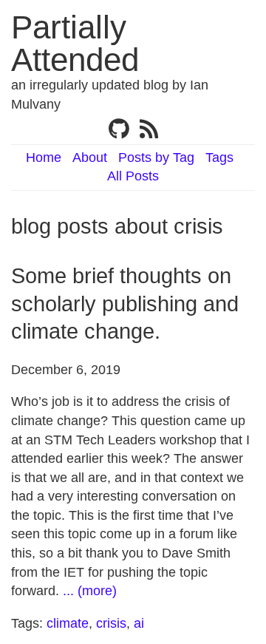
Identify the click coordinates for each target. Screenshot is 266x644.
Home (43, 157)
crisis (111, 623)
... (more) (90, 590)
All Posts (133, 176)
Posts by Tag (156, 157)
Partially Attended (75, 43)
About (89, 157)
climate (68, 623)
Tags (219, 157)
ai (139, 623)
